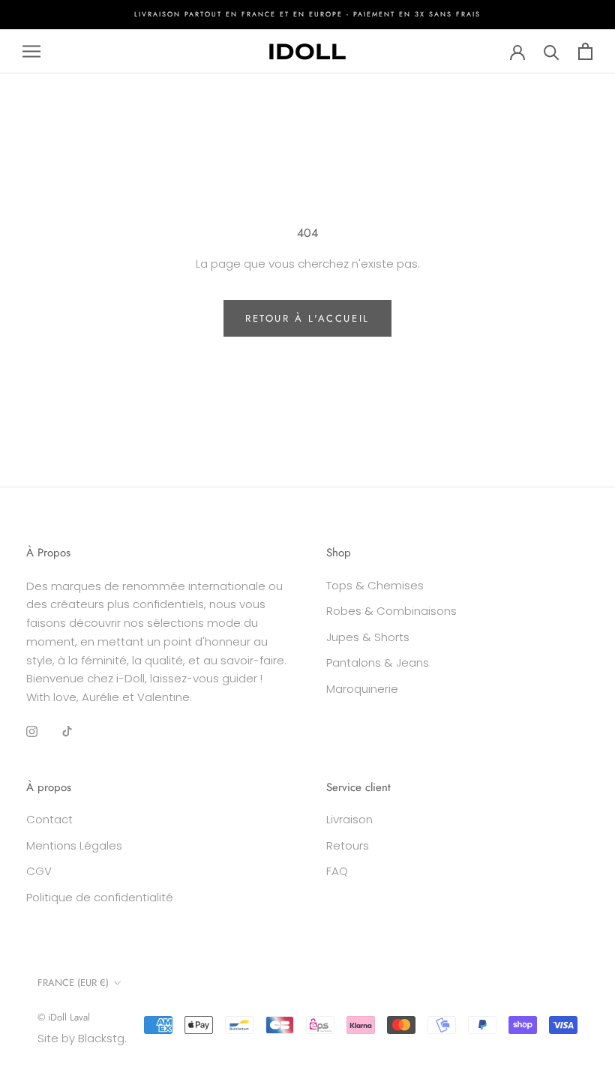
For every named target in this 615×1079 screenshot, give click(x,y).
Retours (347, 845)
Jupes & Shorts (368, 637)
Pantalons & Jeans (377, 662)
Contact (49, 819)
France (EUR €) (73, 983)
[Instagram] (32, 731)
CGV (39, 871)
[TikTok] (67, 731)
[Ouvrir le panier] (585, 51)
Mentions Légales (74, 845)
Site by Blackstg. (82, 1038)
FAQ (337, 871)
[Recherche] (552, 51)
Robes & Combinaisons (391, 611)
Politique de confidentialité (99, 897)
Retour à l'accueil (307, 318)
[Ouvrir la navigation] (31, 51)
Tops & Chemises (375, 585)
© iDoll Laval (64, 1017)
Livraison (349, 819)
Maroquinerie (362, 689)
